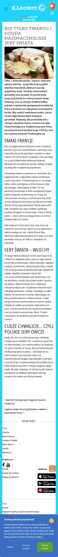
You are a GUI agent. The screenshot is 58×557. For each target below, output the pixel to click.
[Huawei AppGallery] (46, 490)
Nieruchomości (8, 436)
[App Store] (46, 476)
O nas (4, 428)
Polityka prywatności (10, 477)
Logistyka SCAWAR (9, 440)
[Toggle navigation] (6, 9)
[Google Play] (46, 483)
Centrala (5, 432)
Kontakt (5, 469)
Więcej (40, 537)
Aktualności (6, 452)
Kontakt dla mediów (10, 473)
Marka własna (8, 444)
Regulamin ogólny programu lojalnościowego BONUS (20, 513)
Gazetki (5, 448)
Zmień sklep (52, 13)
